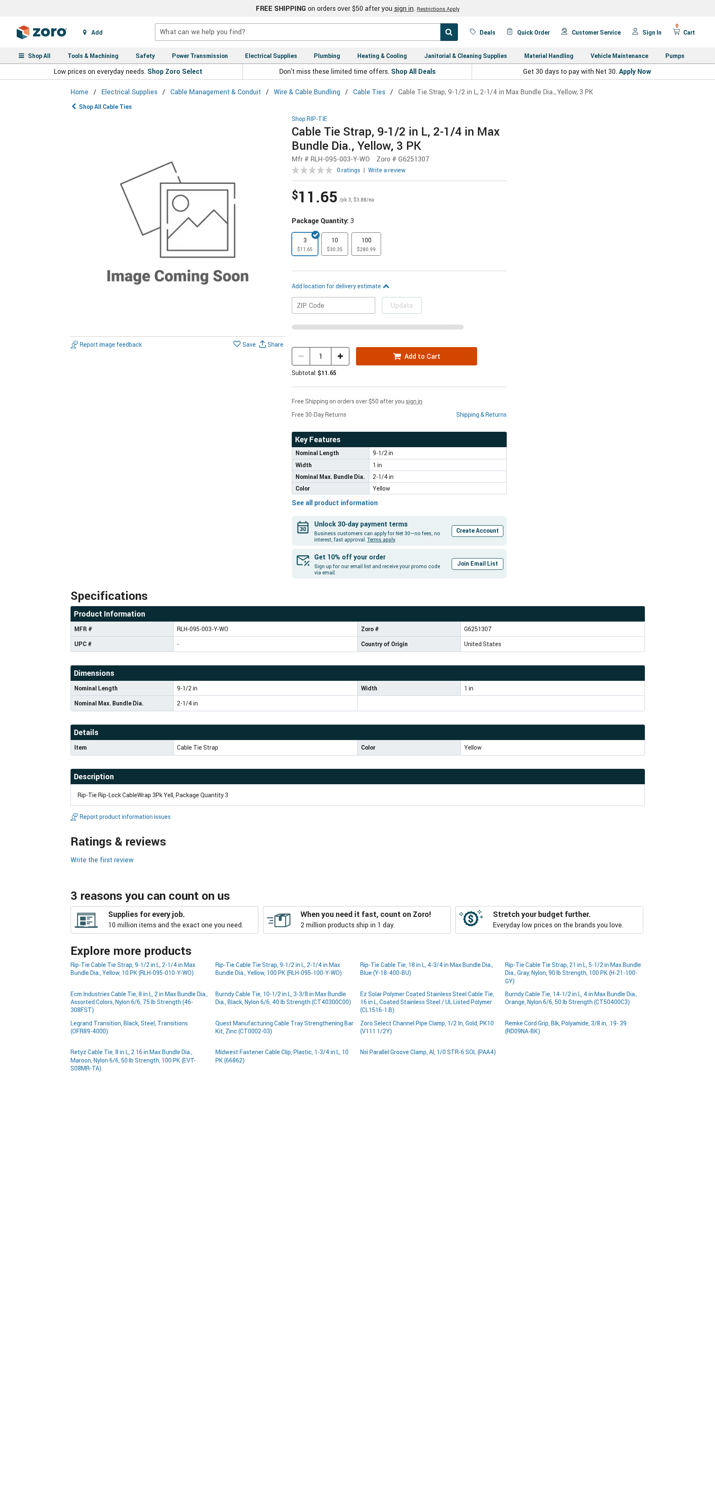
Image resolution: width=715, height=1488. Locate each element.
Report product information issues (125, 817)
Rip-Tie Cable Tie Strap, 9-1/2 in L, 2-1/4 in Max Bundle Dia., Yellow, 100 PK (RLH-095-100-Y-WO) (278, 969)
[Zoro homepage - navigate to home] (41, 32)
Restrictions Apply (438, 8)
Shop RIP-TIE (309, 119)
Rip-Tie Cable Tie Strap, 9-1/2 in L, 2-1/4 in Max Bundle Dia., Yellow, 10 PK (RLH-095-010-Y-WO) (133, 969)
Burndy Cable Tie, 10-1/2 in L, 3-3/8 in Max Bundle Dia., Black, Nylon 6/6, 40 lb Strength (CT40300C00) (283, 998)
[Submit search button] (449, 32)
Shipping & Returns (481, 414)
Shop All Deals (413, 71)
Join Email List (477, 563)
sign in (404, 8)
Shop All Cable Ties (105, 107)
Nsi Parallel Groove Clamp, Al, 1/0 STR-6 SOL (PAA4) (428, 1052)
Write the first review (102, 859)
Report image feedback (111, 344)
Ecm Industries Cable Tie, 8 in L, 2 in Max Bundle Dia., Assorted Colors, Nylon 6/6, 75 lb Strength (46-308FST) (139, 1002)
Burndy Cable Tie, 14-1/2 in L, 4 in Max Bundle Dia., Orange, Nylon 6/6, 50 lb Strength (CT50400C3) (571, 998)
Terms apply (381, 539)
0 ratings (348, 170)
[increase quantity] (340, 356)
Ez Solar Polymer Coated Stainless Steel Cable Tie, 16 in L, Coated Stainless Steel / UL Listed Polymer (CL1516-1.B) (427, 1002)
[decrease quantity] (301, 356)
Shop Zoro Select (174, 71)
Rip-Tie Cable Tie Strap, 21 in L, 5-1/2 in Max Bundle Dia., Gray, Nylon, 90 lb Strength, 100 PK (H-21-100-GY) (573, 973)
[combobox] (306, 32)
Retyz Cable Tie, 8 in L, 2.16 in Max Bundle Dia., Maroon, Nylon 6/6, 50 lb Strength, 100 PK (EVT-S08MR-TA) (133, 1060)
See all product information (335, 502)
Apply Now (635, 71)
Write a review (387, 170)
